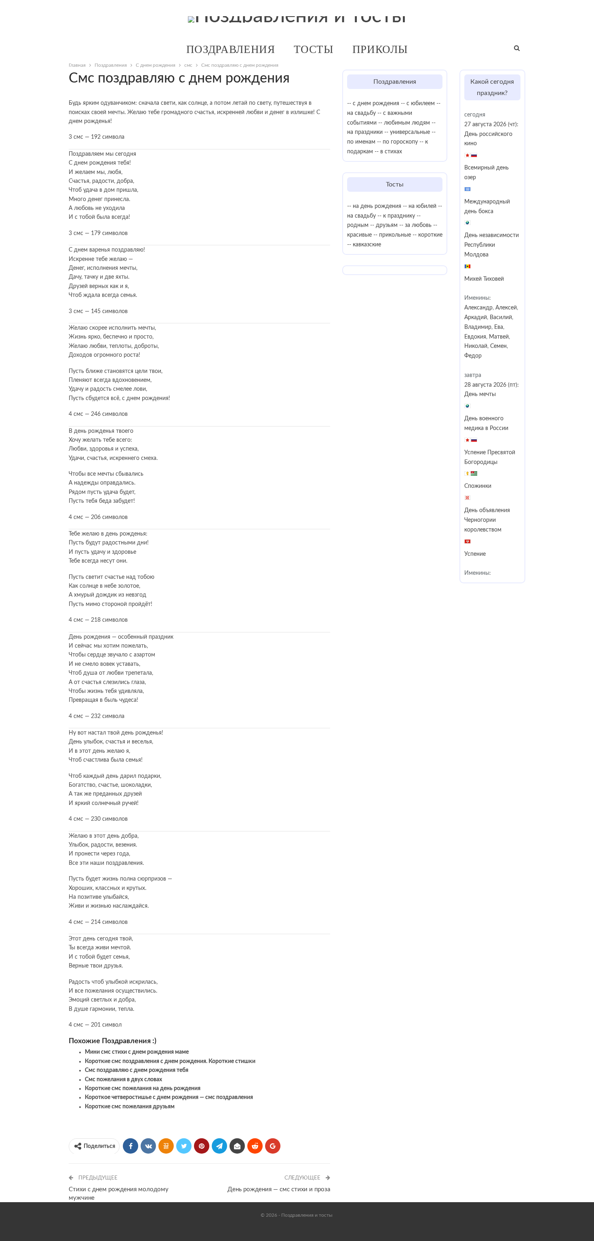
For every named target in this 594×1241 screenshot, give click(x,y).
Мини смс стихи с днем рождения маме (137, 1052)
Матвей (499, 337)
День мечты (480, 394)
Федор (473, 356)
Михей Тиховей (484, 279)
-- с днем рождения (373, 103)
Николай (475, 346)
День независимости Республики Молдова (491, 245)
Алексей (506, 308)
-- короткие (427, 235)
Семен (498, 346)
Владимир (477, 327)
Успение (475, 554)
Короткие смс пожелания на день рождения (142, 1088)
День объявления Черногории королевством (487, 520)
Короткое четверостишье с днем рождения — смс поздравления (169, 1097)
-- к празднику (396, 216)
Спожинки (477, 486)
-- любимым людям (404, 123)
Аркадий (475, 317)
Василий (501, 317)
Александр (478, 308)
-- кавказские (364, 245)
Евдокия (475, 337)
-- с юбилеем (418, 103)
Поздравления (230, 49)
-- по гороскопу (397, 142)
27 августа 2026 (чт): (491, 124)
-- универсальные (407, 132)
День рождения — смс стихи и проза (278, 1189)
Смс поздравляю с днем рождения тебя (136, 1070)
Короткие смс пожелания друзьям (130, 1107)
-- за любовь (415, 225)
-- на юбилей (419, 206)
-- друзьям (384, 225)
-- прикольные (392, 235)
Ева (498, 327)
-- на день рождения (374, 206)
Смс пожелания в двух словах (123, 1079)
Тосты (314, 49)
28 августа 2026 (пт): (491, 385)
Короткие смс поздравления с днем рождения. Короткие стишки (170, 1061)
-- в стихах (388, 152)
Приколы (380, 49)
